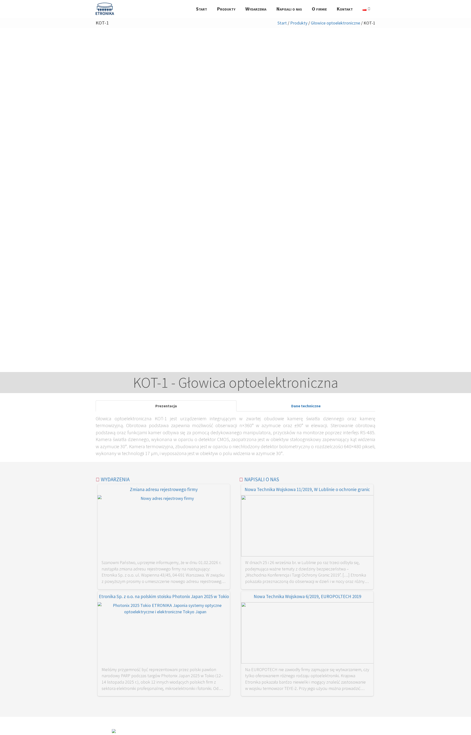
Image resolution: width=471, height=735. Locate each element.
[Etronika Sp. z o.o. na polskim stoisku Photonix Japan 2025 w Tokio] (164, 633)
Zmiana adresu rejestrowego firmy (164, 489)
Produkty (298, 23)
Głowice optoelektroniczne (335, 23)
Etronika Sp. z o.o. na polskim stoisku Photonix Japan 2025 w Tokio (164, 596)
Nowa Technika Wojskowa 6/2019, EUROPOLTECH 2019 (307, 596)
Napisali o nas (261, 479)
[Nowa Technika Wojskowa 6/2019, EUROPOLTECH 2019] (307, 633)
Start (282, 23)
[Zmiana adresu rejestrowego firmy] (164, 526)
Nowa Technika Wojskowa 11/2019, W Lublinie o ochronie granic (307, 489)
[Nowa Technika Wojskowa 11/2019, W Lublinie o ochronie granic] (307, 526)
